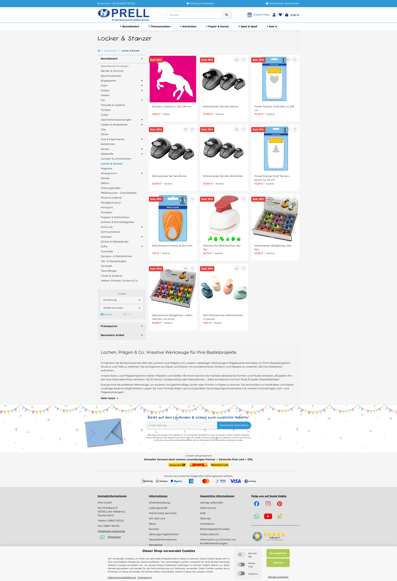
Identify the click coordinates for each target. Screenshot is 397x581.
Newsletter (156, 544)
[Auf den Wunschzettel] (192, 59)
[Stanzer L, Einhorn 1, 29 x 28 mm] (173, 79)
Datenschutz (208, 507)
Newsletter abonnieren (234, 425)
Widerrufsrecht (209, 534)
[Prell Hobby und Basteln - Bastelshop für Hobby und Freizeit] (123, 14)
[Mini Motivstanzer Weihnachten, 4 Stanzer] (224, 288)
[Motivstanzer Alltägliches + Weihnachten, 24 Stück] (173, 288)
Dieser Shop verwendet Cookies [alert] (168, 551)
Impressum (207, 523)
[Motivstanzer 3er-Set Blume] (173, 149)
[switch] (241, 554)
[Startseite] (99, 50)
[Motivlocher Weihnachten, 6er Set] (224, 218)
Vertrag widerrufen (211, 502)
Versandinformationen (163, 539)
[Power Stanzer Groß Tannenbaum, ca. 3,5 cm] (275, 149)
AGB (202, 513)
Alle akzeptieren (278, 553)
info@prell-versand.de (111, 531)
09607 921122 (116, 520)
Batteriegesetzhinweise (215, 529)
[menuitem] (129, 26)
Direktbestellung (159, 502)
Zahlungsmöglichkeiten (164, 534)
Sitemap (205, 518)
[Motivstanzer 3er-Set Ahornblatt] (224, 149)
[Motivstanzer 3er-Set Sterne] (224, 79)
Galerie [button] (107, 314)
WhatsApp (114, 536)
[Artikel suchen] (226, 14)
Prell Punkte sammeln (163, 513)
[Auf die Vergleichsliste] (185, 59)
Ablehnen (278, 562)
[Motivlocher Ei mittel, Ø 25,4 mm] (173, 218)
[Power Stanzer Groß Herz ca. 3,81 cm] (275, 79)
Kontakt (154, 529)
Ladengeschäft (158, 507)
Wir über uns (157, 518)
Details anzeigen (278, 577)
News (152, 523)
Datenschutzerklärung (122, 577)
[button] (274, 15)
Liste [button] (129, 314)
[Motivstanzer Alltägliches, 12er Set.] (275, 218)
